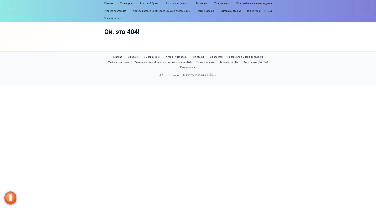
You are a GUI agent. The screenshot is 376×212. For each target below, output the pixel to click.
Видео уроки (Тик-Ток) (259, 11)
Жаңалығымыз (112, 18)
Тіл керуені (126, 3)
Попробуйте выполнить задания (254, 3)
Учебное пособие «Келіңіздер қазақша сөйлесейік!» (161, 11)
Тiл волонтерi (221, 3)
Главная (108, 3)
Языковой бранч (149, 3)
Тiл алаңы (201, 3)
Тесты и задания (205, 11)
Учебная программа (115, 11)
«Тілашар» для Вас (231, 11)
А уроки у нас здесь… (177, 3)
